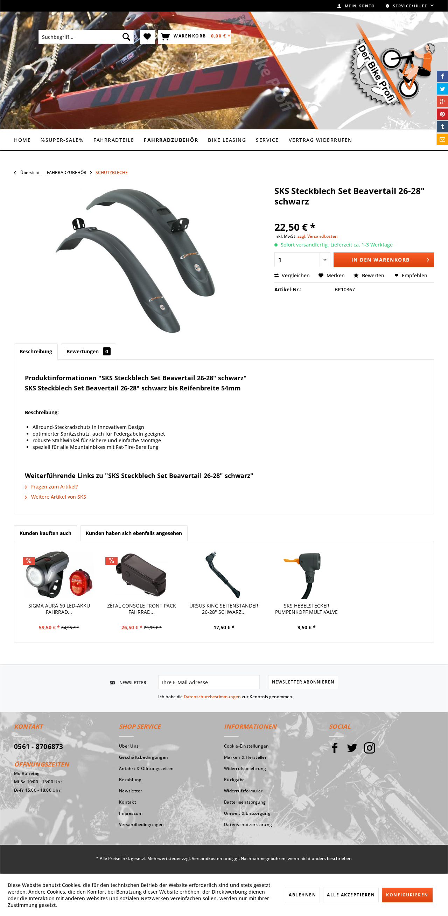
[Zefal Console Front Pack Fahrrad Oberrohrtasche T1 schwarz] (142, 574)
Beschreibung (36, 351)
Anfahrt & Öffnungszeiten (146, 768)
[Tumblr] (442, 126)
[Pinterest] (442, 114)
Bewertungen (87, 351)
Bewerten (373, 275)
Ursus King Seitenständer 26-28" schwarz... (223, 609)
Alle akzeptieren (351, 895)
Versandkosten (207, 858)
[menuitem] (356, 5)
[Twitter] (352, 751)
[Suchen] (126, 37)
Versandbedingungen (141, 824)
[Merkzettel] (147, 37)
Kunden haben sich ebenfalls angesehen (134, 533)
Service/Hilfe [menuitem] (410, 5)
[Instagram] (369, 751)
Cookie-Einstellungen (246, 746)
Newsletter (130, 791)
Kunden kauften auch (45, 533)
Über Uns (129, 746)
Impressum (130, 813)
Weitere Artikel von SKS (58, 496)
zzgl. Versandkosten (318, 236)
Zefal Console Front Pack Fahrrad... (141, 609)
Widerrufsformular (243, 791)
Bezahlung (130, 780)
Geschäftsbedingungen (143, 757)
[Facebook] (334, 751)
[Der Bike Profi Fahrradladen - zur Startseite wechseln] (392, 70)
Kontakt (127, 802)
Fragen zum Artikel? (54, 486)
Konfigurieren (407, 895)
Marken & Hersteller (245, 757)
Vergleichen (295, 275)
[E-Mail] (442, 139)
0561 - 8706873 (38, 746)
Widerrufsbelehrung (245, 768)
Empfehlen (413, 275)
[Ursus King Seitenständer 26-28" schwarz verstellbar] (224, 574)
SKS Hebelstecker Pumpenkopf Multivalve (306, 609)
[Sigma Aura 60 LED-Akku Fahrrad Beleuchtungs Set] (59, 574)
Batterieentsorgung (245, 802)
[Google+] (442, 101)
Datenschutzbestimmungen (212, 697)
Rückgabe (234, 780)
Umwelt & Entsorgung (247, 813)
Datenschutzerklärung (248, 824)
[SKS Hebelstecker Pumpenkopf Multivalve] (307, 574)
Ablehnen (302, 895)
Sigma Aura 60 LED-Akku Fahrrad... (59, 609)
